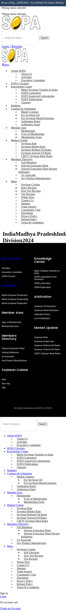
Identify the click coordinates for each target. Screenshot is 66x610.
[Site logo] (21, 28)
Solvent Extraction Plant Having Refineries (37, 170)
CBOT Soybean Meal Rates (36, 156)
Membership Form (31, 137)
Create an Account (10, 608)
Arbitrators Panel (30, 124)
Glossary (26, 102)
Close (3, 596)
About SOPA (12, 258)
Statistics (9, 285)
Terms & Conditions (32, 222)
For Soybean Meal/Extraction (40, 483)
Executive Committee (33, 80)
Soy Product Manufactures (36, 178)
